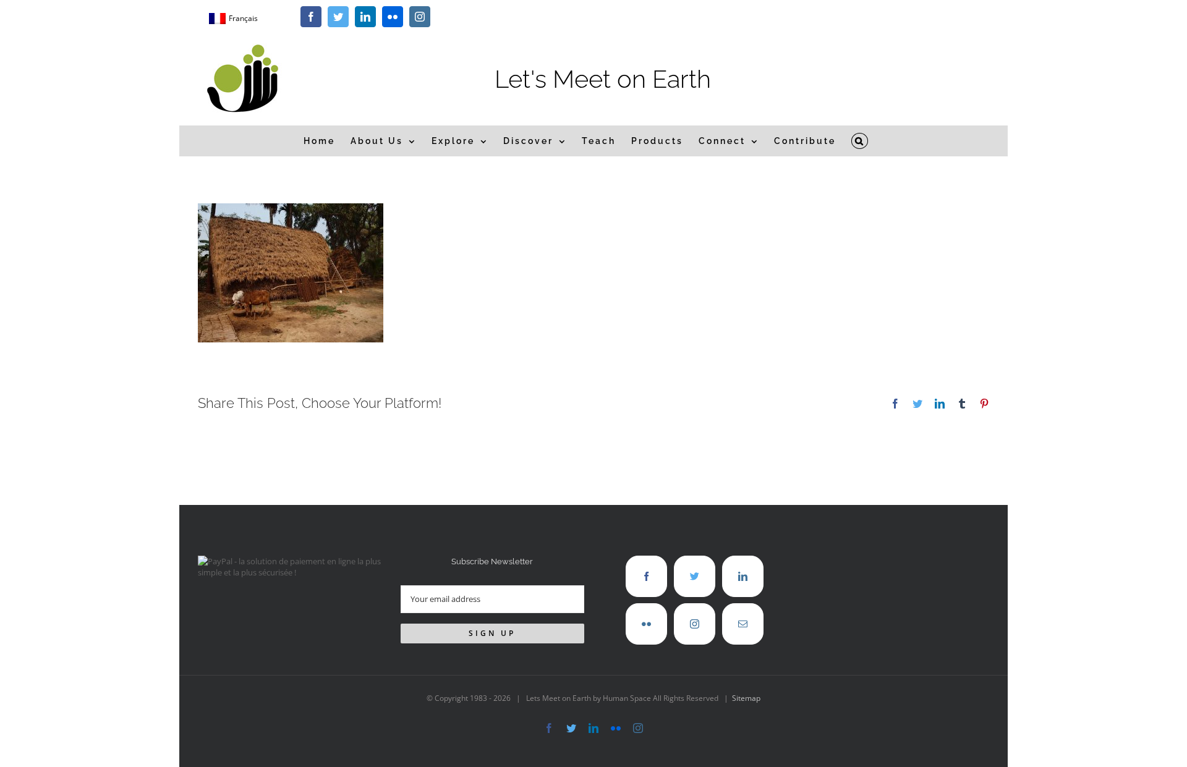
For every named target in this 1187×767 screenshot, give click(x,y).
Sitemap (746, 698)
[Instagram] (694, 624)
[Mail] (743, 624)
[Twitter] (694, 576)
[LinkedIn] (743, 576)
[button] (860, 140)
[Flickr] (646, 624)
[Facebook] (646, 576)
